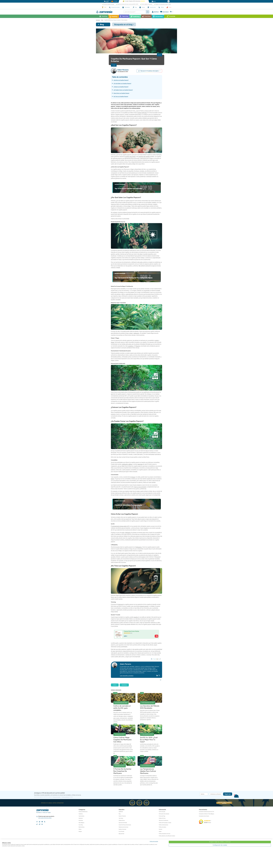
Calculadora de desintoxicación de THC (206, 811)
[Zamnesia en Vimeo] (42, 821)
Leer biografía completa (126, 675)
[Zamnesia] (109, 11)
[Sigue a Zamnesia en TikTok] (37, 824)
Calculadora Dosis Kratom (204, 816)
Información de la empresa (164, 813)
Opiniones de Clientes (123, 822)
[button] (114, 71)
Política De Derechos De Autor (164, 833)
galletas (130, 464)
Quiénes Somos (122, 820)
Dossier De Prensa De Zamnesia (125, 824)
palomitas (140, 464)
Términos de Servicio (65, 797)
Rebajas (80, 831)
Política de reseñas (162, 827)
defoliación (128, 532)
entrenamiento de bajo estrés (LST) (120, 526)
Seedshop (124, 685)
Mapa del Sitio (121, 833)
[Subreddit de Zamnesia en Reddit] (39, 824)
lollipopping (139, 547)
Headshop (81, 813)
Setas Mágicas (81, 822)
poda (123, 532)
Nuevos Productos (122, 816)
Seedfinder (121, 811)
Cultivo (115, 685)
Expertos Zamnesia (122, 829)
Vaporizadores (81, 816)
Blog (120, 813)
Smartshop (81, 820)
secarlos (136, 617)
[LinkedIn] (157, 675)
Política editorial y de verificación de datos (167, 835)
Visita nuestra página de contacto (44, 817)
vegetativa (130, 346)
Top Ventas (121, 818)
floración (138, 346)
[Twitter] (159, 675)
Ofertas (80, 829)
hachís (112, 478)
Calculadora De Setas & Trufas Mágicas (206, 813)
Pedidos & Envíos (162, 818)
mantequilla (125, 464)
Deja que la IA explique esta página (149, 71)
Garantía (160, 829)
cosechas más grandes (144, 156)
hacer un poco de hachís (140, 487)
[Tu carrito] (172, 12)
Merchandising (81, 827)
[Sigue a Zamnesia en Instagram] (39, 821)
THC (154, 412)
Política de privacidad (154, 841)
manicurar (120, 604)
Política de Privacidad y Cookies (165, 822)
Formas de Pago (162, 816)
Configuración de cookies (220, 845)
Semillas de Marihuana (83, 811)
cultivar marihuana (142, 112)
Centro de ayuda (162, 811)
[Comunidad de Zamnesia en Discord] (42, 824)
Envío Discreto (121, 831)
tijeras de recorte (144, 606)
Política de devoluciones (163, 824)
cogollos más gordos (130, 156)
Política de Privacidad (56, 797)
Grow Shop (81, 824)
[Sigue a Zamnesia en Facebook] (37, 821)
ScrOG (146, 528)
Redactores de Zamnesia (123, 827)
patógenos (136, 333)
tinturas (133, 477)
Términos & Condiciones (163, 820)
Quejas (160, 831)
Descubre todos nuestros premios (224, 803)
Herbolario (81, 818)
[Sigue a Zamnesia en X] (44, 821)
